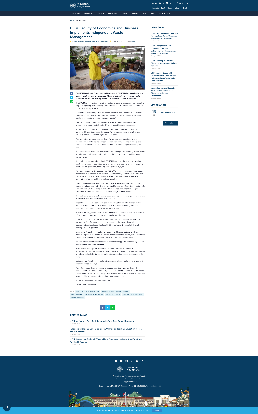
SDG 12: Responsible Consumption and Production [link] (87, 294)
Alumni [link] (170, 8)
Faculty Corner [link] (80, 21)
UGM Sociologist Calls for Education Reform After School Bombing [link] (102, 321)
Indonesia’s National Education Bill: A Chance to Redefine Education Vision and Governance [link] (106, 330)
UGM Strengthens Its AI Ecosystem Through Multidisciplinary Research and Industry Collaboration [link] (163, 50)
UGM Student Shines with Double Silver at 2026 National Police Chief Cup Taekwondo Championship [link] (163, 77)
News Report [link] (86, 42)
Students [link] (155, 8)
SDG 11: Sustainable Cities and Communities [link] (115, 291)
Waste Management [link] (77, 297)
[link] (82, 5)
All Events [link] (169, 123)
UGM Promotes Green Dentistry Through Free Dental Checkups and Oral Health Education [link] (164, 36)
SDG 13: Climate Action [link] (113, 294)
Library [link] (177, 8)
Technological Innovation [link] (100, 42)
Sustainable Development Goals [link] (133, 294)
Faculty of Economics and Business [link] (87, 291)
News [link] (72, 21)
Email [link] (185, 8)
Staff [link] (163, 8)
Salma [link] (133, 42)
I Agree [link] (157, 410)
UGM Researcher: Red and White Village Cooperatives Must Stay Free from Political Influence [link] (106, 340)
